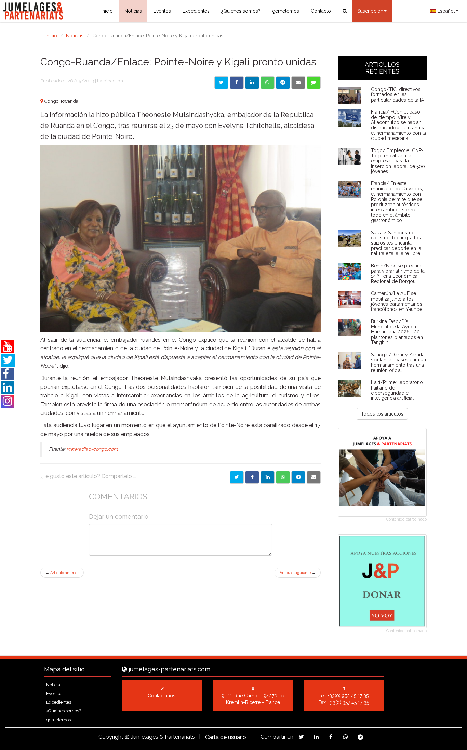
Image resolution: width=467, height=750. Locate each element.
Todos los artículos (382, 414)
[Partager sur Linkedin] (268, 477)
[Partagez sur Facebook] (330, 736)
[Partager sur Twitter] (237, 477)
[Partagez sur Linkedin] (316, 736)
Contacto (321, 11)
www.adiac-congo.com (92, 449)
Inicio (107, 11)
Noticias (133, 11)
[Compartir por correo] (298, 82)
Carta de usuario (225, 737)
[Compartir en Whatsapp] (268, 82)
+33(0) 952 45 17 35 (348, 695)
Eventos (162, 11)
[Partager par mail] (314, 477)
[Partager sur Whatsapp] (283, 477)
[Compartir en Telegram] (283, 82)
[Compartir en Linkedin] (252, 82)
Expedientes (196, 11)
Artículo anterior (62, 572)
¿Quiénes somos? (241, 11)
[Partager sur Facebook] (252, 477)
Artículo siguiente (298, 572)
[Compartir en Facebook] (237, 82)
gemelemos (285, 11)
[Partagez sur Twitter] (301, 736)
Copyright (110, 737)
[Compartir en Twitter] (221, 82)
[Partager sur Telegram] (298, 477)
